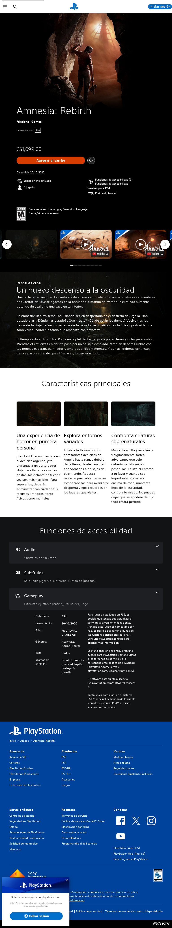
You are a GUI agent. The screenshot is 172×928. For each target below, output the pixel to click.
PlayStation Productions (24, 774)
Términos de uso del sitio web (123, 911)
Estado (13, 827)
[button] (111, 184)
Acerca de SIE (17, 757)
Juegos (24, 741)
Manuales (15, 849)
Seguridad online (124, 768)
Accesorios (68, 779)
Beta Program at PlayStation (131, 859)
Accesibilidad (122, 763)
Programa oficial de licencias (79, 843)
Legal (69, 911)
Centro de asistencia (21, 816)
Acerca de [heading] (16, 751)
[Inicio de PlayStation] (74, 7)
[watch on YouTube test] (100, 254)
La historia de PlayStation (25, 785)
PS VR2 (66, 768)
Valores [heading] (119, 751)
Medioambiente (123, 757)
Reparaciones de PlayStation (27, 832)
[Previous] (7, 244)
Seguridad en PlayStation (24, 821)
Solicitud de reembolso (23, 843)
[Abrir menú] (5, 6)
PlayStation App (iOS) (127, 848)
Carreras (14, 763)
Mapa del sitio (154, 911)
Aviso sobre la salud (74, 832)
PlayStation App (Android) (129, 853)
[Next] (165, 244)
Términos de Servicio (74, 816)
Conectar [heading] (120, 810)
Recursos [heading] (68, 810)
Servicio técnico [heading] (21, 810)
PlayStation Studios (21, 768)
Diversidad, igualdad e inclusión (133, 774)
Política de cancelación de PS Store (83, 821)
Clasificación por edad (75, 827)
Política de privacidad (89, 911)
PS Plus (66, 774)
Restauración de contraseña (26, 838)
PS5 (64, 757)
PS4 (64, 763)
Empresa (14, 779)
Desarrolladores (71, 838)
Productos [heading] (69, 751)
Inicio (12, 741)
